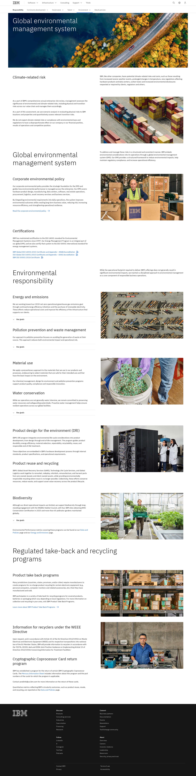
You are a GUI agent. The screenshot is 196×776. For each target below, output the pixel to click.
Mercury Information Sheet (33, 673)
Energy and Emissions (39, 532)
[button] (179, 2)
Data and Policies (48, 690)
